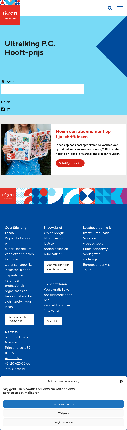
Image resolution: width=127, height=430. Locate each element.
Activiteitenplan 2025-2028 (18, 319)
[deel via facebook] (3, 110)
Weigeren (63, 413)
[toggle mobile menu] (119, 9)
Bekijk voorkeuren (64, 422)
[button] (122, 381)
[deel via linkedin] (8, 110)
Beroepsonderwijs (96, 265)
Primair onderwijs (96, 249)
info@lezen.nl (15, 369)
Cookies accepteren (64, 404)
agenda (10, 81)
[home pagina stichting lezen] (2, 81)
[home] (10, 12)
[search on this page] (110, 9)
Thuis (87, 270)
